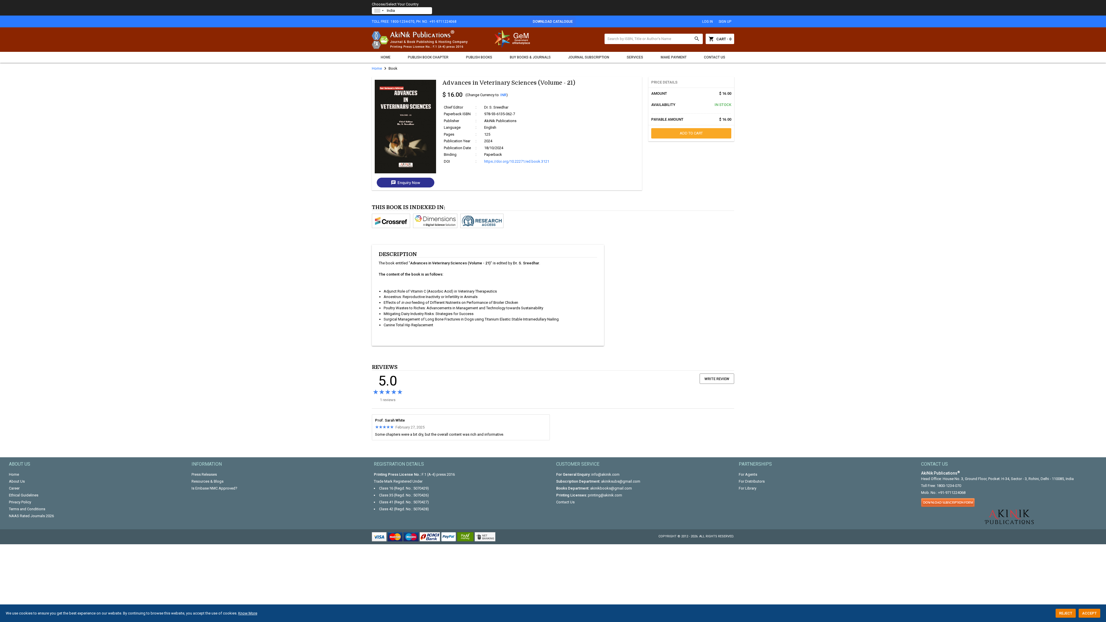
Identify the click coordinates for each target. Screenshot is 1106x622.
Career (14, 488)
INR (503, 95)
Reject (1065, 613)
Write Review (716, 379)
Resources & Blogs (208, 481)
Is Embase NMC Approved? (214, 488)
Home (386, 57)
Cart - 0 (720, 39)
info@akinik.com (605, 474)
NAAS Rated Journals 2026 (31, 516)
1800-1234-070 (949, 485)
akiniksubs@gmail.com (620, 481)
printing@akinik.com (605, 495)
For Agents (748, 474)
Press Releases (204, 474)
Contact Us (714, 57)
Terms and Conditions (27, 509)
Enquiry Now (405, 182)
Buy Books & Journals (530, 57)
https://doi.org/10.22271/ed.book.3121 (516, 161)
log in (707, 22)
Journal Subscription (588, 57)
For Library (747, 488)
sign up (725, 22)
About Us (17, 481)
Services (635, 57)
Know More (247, 613)
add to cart (691, 133)
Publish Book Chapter (428, 57)
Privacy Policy (20, 502)
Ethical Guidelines (23, 495)
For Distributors (752, 481)
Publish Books (479, 57)
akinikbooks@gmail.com (611, 488)
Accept (1089, 613)
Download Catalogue (553, 22)
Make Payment (674, 57)
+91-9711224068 (951, 492)
